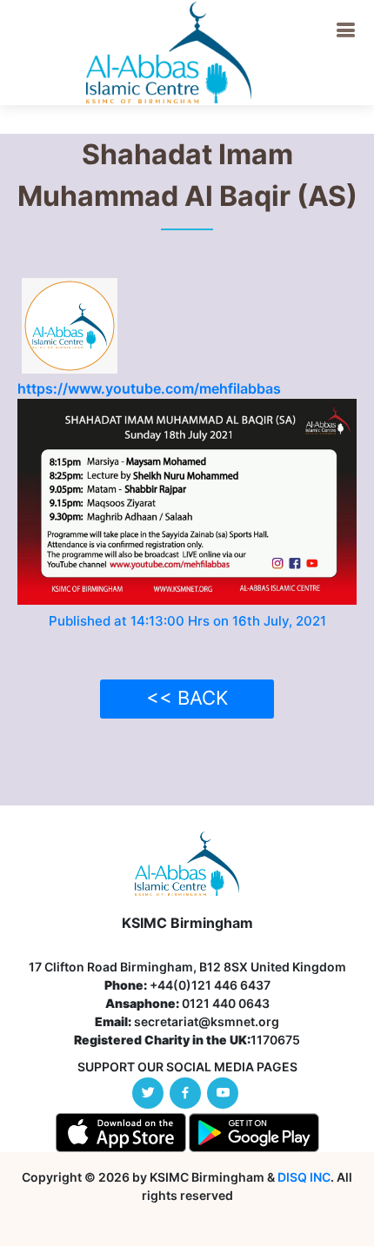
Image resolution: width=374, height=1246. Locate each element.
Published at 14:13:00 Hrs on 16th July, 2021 (187, 621)
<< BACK (187, 697)
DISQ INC (304, 1177)
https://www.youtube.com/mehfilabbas (149, 388)
